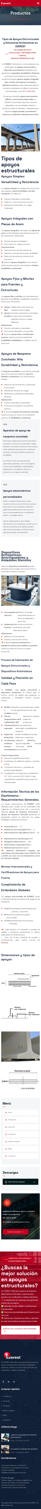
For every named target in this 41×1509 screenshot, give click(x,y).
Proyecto (6, 1406)
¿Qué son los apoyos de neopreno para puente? (24, 1436)
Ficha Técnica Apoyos (16, 1182)
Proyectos (12, 1134)
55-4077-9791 (9, 1218)
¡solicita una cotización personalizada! (19, 1328)
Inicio (16, 19)
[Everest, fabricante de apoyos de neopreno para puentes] (12, 1355)
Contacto (12, 1156)
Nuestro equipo (14, 1141)
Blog (9, 1149)
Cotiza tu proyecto (14, 1232)
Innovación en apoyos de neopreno (24, 1449)
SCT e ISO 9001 (29, 91)
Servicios (11, 1127)
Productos (12, 1120)
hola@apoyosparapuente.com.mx (17, 1222)
